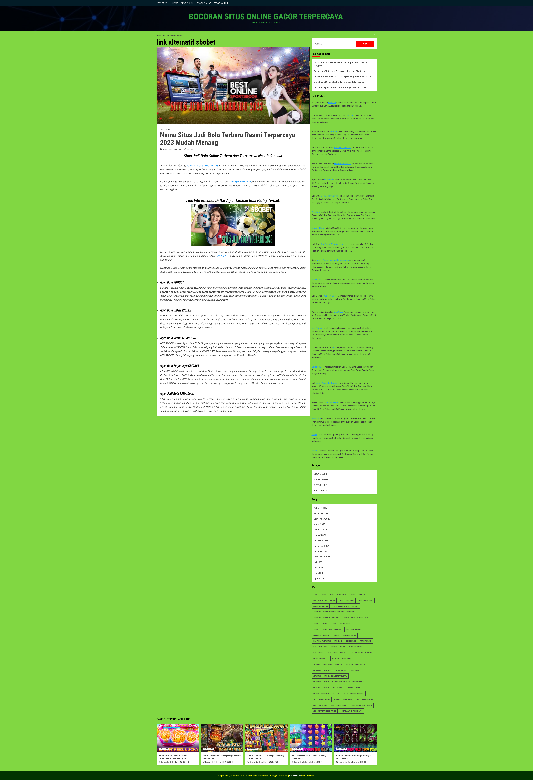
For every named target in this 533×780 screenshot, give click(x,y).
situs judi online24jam (341, 658)
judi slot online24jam (340, 623)
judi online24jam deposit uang (326, 618)
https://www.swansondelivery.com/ (333, 260)
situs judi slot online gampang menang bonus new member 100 (339, 682)
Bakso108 (316, 366)
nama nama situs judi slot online (327, 641)
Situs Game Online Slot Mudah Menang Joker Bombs (339, 82)
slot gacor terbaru (365, 699)
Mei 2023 (318, 573)
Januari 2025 (320, 535)
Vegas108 (316, 279)
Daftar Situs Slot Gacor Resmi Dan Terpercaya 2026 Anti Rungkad (341, 64)
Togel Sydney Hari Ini (239, 181)
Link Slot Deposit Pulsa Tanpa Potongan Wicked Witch (340, 87)
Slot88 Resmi (332, 402)
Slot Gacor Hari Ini (342, 147)
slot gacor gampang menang (351, 693)
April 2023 (319, 578)
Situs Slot (334, 131)
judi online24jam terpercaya (356, 618)
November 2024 (321, 546)
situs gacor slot (320, 658)
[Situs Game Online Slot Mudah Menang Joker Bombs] (311, 738)
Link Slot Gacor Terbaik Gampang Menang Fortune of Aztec (343, 76)
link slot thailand (321, 635)
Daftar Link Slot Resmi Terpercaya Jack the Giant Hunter (341, 71)
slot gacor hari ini (321, 699)
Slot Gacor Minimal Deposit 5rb (335, 244)
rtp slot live (318, 653)
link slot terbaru (353, 629)
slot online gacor (339, 705)
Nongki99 (316, 418)
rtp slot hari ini (338, 647)
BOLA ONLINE (165, 129)
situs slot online (353, 688)
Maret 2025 (319, 524)
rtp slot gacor (320, 647)
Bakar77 (316, 450)
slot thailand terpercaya (351, 711)
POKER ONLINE (204, 3)
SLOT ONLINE (187, 3)
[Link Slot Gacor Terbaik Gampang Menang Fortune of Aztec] (266, 738)
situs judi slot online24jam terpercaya (330, 676)
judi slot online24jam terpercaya (327, 629)
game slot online (365, 600)
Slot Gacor (351, 115)
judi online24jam (320, 606)
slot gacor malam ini (343, 699)
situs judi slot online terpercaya (327, 688)
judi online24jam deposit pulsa (345, 606)
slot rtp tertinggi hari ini (324, 711)
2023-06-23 (191, 149)
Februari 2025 (320, 529)
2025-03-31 (319, 762)
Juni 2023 (318, 567)
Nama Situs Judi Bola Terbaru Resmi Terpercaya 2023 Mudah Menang (227, 139)
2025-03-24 (363, 762)
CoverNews (295, 775)
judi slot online (320, 623)
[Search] (375, 34)
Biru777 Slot (317, 328)
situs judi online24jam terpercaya (327, 664)
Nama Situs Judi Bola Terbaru (202, 165)
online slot (351, 641)
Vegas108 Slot (318, 228)
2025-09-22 (274, 762)
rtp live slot (365, 641)
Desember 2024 (321, 540)
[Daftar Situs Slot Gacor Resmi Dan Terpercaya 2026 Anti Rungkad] (178, 738)
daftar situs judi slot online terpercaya (347, 594)
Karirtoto (316, 212)
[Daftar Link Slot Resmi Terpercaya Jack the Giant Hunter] (222, 738)
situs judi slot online (322, 670)
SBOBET (221, 255)
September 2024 (322, 556)
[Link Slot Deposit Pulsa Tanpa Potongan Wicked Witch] (355, 738)
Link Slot (332, 102)
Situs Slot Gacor (330, 295)
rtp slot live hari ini (336, 653)
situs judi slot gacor (355, 664)
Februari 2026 (320, 508)
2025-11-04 (230, 762)
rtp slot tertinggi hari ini (361, 653)
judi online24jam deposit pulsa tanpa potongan (334, 612)
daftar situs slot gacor (324, 600)
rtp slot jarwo (355, 647)
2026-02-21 (186, 762)
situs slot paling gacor (323, 693)
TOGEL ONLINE (221, 3)
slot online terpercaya (362, 705)
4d (334, 347)
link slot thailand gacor (345, 635)
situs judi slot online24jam (347, 670)
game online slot (346, 600)
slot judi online (320, 705)
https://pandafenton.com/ (327, 383)
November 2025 (321, 513)
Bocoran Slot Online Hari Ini (173, 149)
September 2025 (322, 519)
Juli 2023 (318, 562)
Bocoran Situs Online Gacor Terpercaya (266, 17)
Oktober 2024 (320, 551)
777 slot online (319, 594)
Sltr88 (314, 434)
